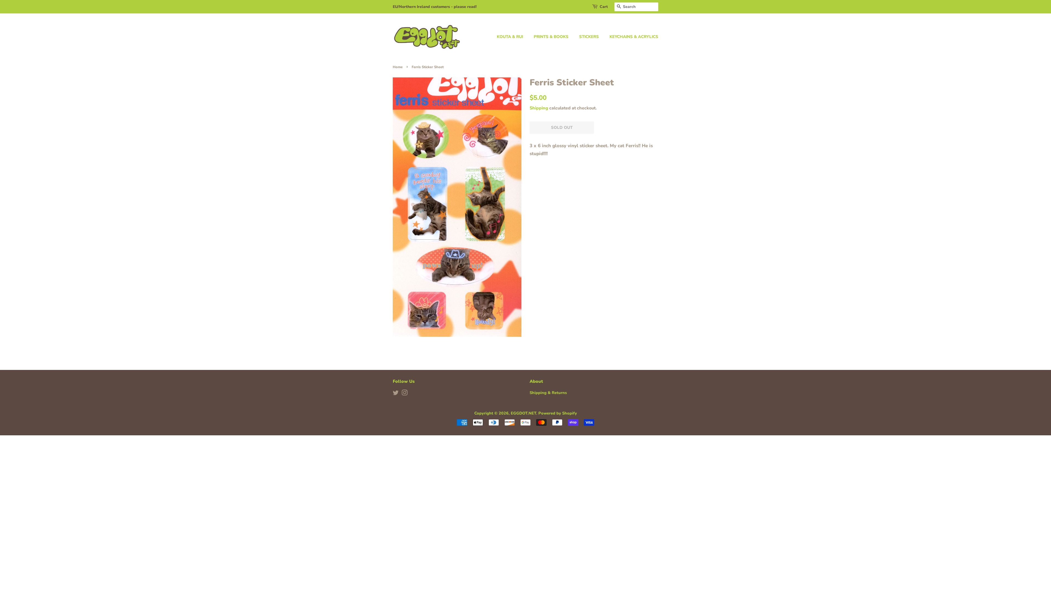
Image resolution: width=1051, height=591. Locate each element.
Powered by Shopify (557, 413)
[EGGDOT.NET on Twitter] (396, 393)
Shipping (539, 108)
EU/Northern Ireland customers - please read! (435, 6)
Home (398, 67)
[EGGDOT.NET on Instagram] (405, 393)
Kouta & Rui (510, 36)
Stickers (589, 36)
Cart (604, 6)
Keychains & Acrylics (634, 36)
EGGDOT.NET (523, 413)
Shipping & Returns (548, 392)
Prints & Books (551, 36)
